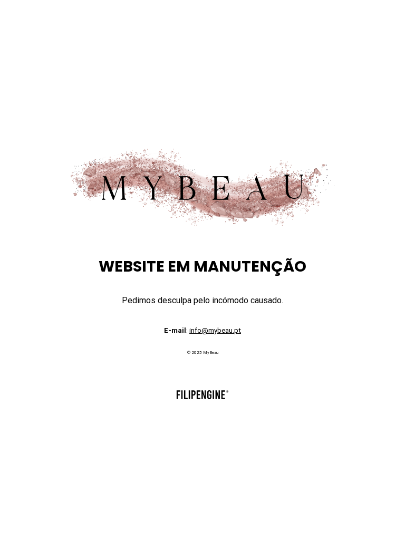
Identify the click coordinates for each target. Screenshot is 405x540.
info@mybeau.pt (215, 330)
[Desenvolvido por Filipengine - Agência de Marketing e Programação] (202, 397)
